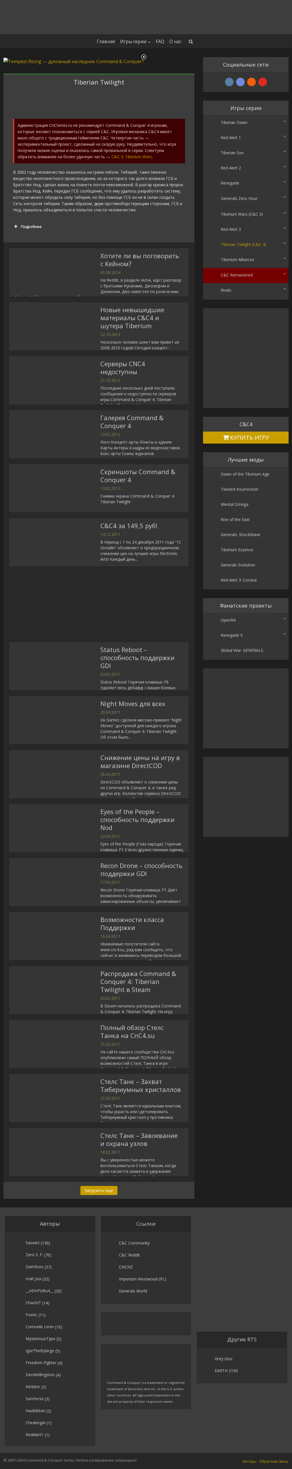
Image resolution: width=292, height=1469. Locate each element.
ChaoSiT (33, 1302)
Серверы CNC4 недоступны (122, 367)
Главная (106, 41)
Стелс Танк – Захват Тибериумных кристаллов (140, 1085)
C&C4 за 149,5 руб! (128, 525)
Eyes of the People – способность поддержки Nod (137, 819)
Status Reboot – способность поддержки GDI (137, 657)
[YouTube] (262, 82)
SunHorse (35, 1398)
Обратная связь (274, 1461)
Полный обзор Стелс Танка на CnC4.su (132, 1031)
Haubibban (35, 1410)
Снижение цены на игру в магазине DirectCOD (140, 761)
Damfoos (34, 1266)
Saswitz (33, 1242)
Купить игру (249, 437)
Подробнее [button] (31, 226)
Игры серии (133, 41)
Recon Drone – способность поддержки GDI (141, 869)
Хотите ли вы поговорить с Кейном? (139, 259)
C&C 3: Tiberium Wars (131, 156)
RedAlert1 (35, 1434)
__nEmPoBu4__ (39, 1290)
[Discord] (240, 82)
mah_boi (33, 1278)
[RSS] (251, 82)
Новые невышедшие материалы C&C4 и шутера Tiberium (132, 317)
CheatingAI (36, 1422)
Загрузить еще (99, 1190)
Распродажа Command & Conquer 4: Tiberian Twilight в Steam (138, 981)
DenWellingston (40, 1374)
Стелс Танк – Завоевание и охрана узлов (139, 1139)
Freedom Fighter (41, 1362)
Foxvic (31, 1314)
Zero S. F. (34, 1254)
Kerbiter (33, 1386)
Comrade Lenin (40, 1326)
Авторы (249, 1461)
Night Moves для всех (132, 703)
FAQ (160, 41)
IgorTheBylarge (40, 1350)
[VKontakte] (229, 82)
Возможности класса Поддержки (132, 923)
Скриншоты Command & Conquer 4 (137, 475)
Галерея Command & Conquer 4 (132, 421)
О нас (175, 41)
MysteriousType (40, 1338)
